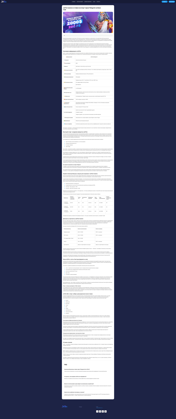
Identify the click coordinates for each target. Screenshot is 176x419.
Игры (94, 1)
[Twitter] (103, 411)
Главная (73, 1)
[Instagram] (105, 411)
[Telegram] (97, 411)
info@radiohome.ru (99, 407)
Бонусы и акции (80, 1)
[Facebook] (100, 411)
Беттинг (98, 1)
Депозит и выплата (88, 1)
